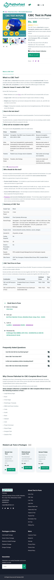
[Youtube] (8, 508)
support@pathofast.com (8, 504)
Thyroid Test (31, 515)
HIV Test (30, 522)
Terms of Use (31, 547)
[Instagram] (10, 508)
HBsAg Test (31, 525)
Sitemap (30, 541)
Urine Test (30, 494)
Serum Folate (43, 452)
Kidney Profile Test (32, 506)
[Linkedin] (38, 61)
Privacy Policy (31, 544)
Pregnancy (7, 197)
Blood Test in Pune (35, 490)
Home (5, 11)
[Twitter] (35, 61)
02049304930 (17, 325)
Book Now (11, 469)
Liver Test (30, 500)
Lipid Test (30, 503)
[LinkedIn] (13, 508)
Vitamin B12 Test (32, 509)
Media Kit (30, 538)
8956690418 (29, 325)
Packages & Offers (9, 531)
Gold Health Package (7, 535)
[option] (14, 25)
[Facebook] (33, 61)
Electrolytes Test (32, 518)
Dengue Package (6, 547)
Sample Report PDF (13, 166)
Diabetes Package (6, 544)
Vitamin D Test (31, 512)
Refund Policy (31, 550)
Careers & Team (32, 535)
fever (19, 94)
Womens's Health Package (9, 541)
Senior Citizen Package (8, 538)
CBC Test (30, 497)
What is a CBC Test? (8, 71)
